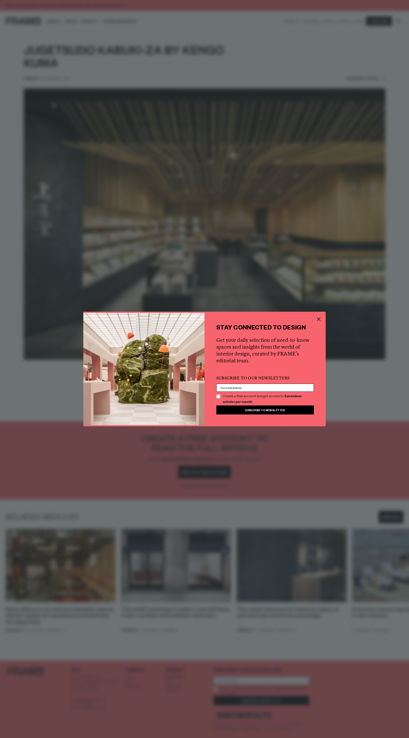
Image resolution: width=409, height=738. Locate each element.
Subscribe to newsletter (265, 410)
